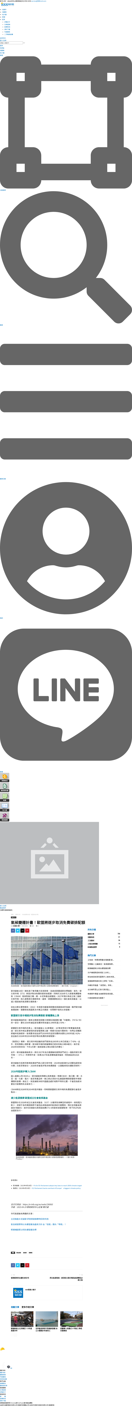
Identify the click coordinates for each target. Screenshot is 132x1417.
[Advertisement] (47, 1245)
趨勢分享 (17, 914)
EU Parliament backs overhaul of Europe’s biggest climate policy (56, 1188)
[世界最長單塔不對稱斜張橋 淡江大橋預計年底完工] (47, 1319)
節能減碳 (18, 1252)
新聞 (12, 914)
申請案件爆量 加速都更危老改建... (101, 993)
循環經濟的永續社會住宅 (20, 1278)
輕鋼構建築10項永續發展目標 (24, 1229)
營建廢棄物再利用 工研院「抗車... (101, 981)
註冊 (1, 38)
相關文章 (15, 1306)
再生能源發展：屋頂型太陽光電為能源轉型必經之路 (66, 1279)
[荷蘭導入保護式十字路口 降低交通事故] (71, 1319)
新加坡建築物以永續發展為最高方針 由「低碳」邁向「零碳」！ (38, 1224)
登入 (4, 38)
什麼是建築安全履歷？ (96, 998)
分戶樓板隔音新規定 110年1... (99, 972)
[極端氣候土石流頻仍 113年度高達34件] (22, 1319)
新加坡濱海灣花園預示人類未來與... (101, 976)
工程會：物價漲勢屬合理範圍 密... (101, 959)
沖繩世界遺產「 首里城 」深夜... (100, 985)
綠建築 (25, 1252)
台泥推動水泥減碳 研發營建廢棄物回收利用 (30, 1218)
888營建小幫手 (16, 926)
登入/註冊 (3, 40)
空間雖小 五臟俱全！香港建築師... (101, 964)
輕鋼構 (30, 1252)
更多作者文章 (28, 1306)
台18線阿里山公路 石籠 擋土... (99, 989)
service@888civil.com (38, 1)
